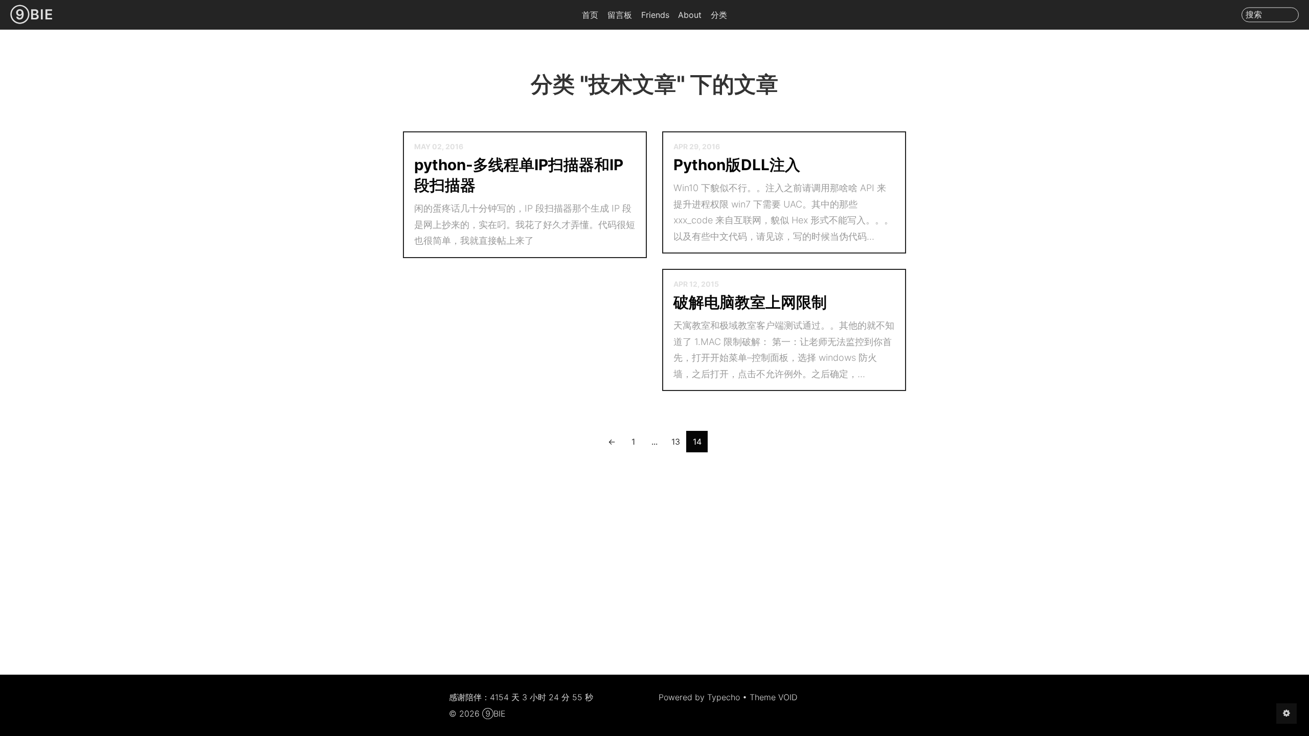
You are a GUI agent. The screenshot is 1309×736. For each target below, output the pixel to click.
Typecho (723, 697)
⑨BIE (32, 14)
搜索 (1254, 15)
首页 (590, 15)
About (690, 15)
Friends (655, 15)
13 (675, 441)
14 (697, 441)
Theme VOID (773, 697)
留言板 (619, 15)
